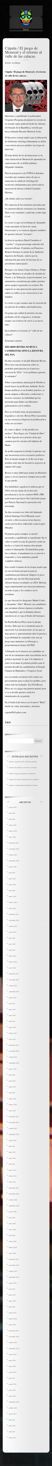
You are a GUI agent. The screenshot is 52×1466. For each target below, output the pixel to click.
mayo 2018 (12, 1366)
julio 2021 (12, 1146)
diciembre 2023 (14, 974)
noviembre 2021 (14, 1122)
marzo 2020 (12, 1241)
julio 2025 (12, 872)
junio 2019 (12, 1295)
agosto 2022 (13, 1069)
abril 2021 (12, 1164)
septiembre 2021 (14, 1134)
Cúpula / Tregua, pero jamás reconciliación (22, 773)
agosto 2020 (13, 1211)
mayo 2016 (12, 1396)
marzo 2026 (12, 825)
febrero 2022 (13, 1104)
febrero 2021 (13, 1176)
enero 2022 (12, 1110)
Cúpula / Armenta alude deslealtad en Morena (23, 785)
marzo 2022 (12, 1099)
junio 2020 (12, 1223)
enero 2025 (12, 908)
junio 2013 (12, 1426)
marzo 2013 (12, 1438)
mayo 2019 (12, 1301)
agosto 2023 (13, 997)
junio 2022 (12, 1081)
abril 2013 (12, 1432)
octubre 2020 (13, 1200)
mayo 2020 (12, 1229)
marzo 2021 (12, 1170)
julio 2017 (12, 1378)
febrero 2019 (13, 1319)
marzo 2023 (12, 1027)
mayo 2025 (12, 884)
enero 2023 (12, 1039)
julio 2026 (12, 813)
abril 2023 (12, 1021)
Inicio (26, 29)
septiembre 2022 (14, 1063)
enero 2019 (12, 1324)
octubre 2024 (13, 926)
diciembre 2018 (14, 1331)
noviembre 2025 (14, 849)
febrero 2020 (13, 1247)
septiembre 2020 (14, 1206)
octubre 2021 (13, 1128)
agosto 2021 (13, 1140)
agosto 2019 (13, 1283)
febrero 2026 (13, 831)
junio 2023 (12, 1009)
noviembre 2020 (14, 1194)
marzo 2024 (12, 956)
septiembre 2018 (14, 1348)
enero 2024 (12, 968)
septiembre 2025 (14, 861)
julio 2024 (12, 938)
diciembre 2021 (14, 1116)
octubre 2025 (13, 855)
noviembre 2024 (14, 920)
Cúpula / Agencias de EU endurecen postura (23, 761)
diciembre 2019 (14, 1259)
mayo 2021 (12, 1158)
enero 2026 (12, 837)
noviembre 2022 (14, 1051)
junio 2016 (12, 1390)
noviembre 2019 (14, 1265)
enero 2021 (12, 1182)
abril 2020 (12, 1235)
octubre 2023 (13, 986)
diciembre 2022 (14, 1045)
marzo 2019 (12, 1313)
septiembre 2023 (14, 991)
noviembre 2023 (14, 980)
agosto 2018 (13, 1354)
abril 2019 (12, 1307)
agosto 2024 (13, 932)
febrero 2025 (13, 902)
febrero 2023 (13, 1033)
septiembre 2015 (14, 1402)
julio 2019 (12, 1289)
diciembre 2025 (14, 843)
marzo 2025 (12, 896)
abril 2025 (12, 890)
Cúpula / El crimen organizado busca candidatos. (24, 779)
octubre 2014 (13, 1408)
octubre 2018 (13, 1342)
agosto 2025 (13, 867)
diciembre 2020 (14, 1188)
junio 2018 (12, 1360)
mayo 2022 (12, 1087)
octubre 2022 (13, 1057)
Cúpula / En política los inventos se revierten (23, 767)
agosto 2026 (13, 807)
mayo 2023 (12, 1015)
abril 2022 (12, 1093)
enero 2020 (12, 1253)
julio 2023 (12, 1003)
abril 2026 (12, 819)
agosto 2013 (13, 1414)
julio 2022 (12, 1075)
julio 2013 (12, 1420)
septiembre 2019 (14, 1277)
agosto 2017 (13, 1372)
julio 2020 (12, 1217)
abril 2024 (12, 950)
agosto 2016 (13, 1384)
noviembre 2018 (14, 1336)
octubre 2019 (13, 1271)
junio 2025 (12, 879)
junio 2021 (12, 1152)
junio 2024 (12, 944)
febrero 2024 (13, 962)
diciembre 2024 (14, 914)
